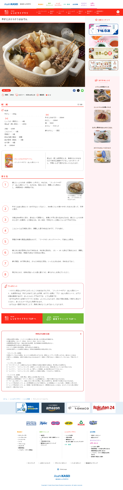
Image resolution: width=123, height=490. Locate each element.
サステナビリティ (95, 440)
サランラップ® (22, 435)
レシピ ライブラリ (58, 4)
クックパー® (21, 439)
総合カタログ (94, 437)
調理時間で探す (100, 12)
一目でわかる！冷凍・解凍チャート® (50, 438)
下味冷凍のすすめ (45, 441)
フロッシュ (21, 444)
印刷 (81, 104)
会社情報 (75, 4)
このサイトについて (45, 463)
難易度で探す (90, 12)
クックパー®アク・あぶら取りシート (27, 162)
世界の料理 (69, 437)
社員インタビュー (96, 435)
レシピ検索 (27, 399)
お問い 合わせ (93, 4)
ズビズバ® (21, 445)
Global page (63, 469)
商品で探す (81, 12)
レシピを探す (69, 435)
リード (20, 441)
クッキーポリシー (76, 463)
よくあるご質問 (95, 446)
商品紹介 (40, 4)
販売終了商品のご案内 (97, 456)
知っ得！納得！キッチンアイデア (75, 441)
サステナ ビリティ (84, 4)
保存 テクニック (49, 4)
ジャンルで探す (71, 12)
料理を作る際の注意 (42, 334)
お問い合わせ (94, 443)
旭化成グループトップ (92, 463)
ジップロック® (22, 437)
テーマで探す (61, 12)
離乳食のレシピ (70, 439)
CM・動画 (67, 4)
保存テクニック (44, 432)
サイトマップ (31, 463)
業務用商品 (21, 448)
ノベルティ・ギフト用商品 (25, 450)
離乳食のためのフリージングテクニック (48, 444)
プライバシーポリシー (61, 463)
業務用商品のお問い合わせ (98, 450)
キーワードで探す (42, 12)
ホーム (5, 399)
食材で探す (52, 12)
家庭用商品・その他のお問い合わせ (100, 448)
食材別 (42, 435)
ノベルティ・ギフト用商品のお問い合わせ (100, 453)
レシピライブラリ (15, 399)
